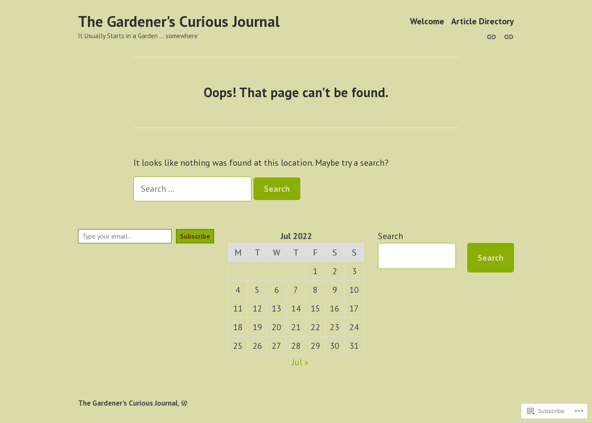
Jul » (300, 362)
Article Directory (482, 21)
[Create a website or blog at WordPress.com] (184, 403)
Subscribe (195, 236)
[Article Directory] (507, 36)
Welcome (427, 21)
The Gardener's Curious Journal (179, 21)
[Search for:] (193, 188)
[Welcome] (493, 36)
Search (390, 236)
